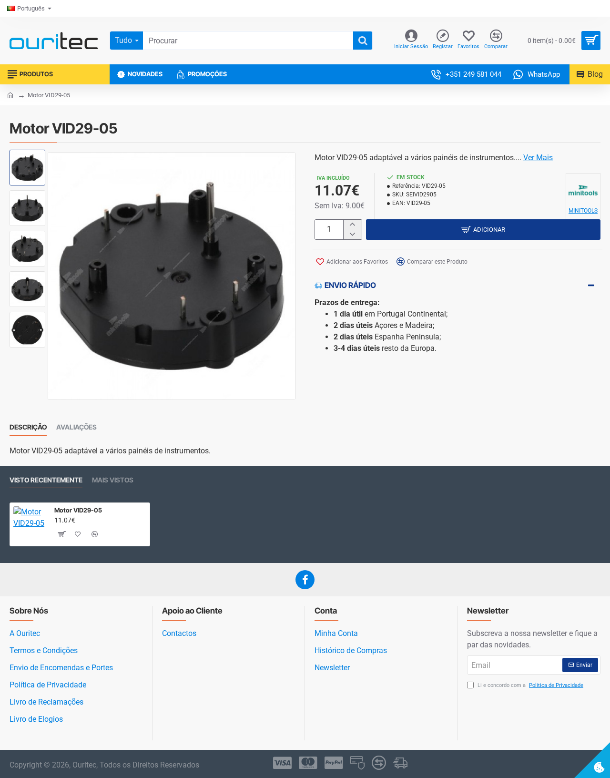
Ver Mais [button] (538, 157)
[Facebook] (305, 579)
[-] (352, 235)
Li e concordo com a (529, 685)
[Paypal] (334, 763)
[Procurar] (362, 40)
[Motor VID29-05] (30, 523)
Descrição (28, 427)
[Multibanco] (357, 763)
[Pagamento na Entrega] (400, 763)
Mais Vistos (112, 480)
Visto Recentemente (46, 480)
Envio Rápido (350, 285)
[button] (28, 161)
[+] (352, 225)
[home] (10, 95)
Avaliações (76, 427)
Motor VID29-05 (78, 510)
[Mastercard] (308, 763)
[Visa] (282, 763)
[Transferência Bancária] (379, 763)
